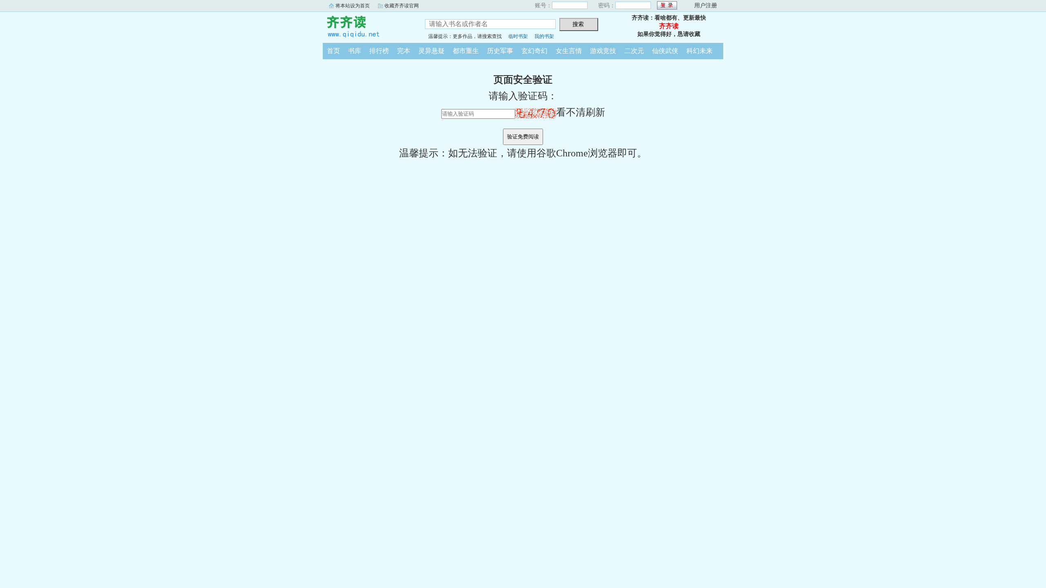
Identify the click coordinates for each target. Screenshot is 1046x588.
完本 (403, 50)
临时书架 (518, 36)
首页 (333, 50)
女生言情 (569, 50)
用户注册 (705, 5)
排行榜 (379, 50)
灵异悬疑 (431, 50)
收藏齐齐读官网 (401, 6)
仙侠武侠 (665, 50)
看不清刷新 (580, 112)
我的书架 (544, 36)
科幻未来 (699, 50)
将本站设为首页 (352, 6)
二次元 (634, 50)
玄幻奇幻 (534, 50)
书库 (354, 50)
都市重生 (466, 50)
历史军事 (500, 50)
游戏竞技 (603, 50)
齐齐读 (368, 26)
